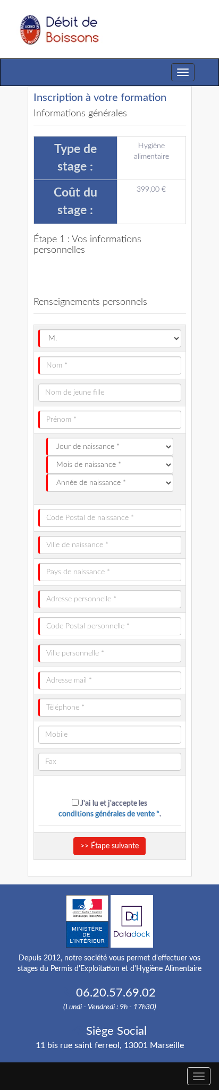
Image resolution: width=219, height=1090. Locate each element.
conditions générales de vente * (108, 814)
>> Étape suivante (109, 846)
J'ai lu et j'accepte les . (109, 809)
